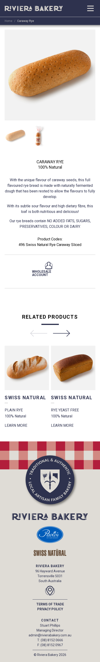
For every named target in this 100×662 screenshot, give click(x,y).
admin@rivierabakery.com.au (50, 635)
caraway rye (25, 21)
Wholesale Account (41, 273)
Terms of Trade (50, 604)
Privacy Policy (50, 609)
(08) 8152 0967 (51, 645)
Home (8, 21)
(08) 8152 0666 (52, 640)
